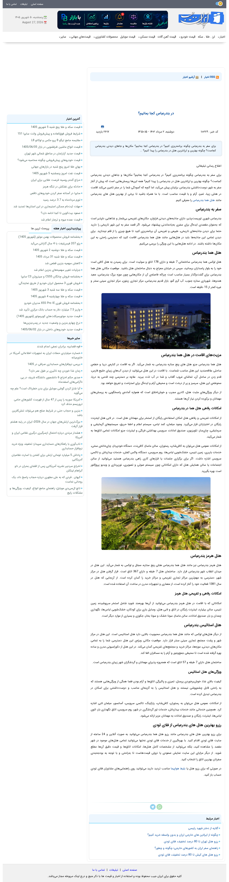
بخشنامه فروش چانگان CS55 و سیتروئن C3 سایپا (50, 276)
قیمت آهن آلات (167, 37)
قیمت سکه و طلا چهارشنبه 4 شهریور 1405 (55, 296)
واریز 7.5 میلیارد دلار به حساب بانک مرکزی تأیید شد (49, 309)
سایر (62, 37)
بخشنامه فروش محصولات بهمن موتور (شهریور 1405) (49, 237)
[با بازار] (113, 20)
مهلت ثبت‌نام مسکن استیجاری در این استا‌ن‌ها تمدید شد (46, 206)
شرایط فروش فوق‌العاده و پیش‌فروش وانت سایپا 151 (49, 133)
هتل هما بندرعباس (204, 200)
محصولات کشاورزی (105, 37)
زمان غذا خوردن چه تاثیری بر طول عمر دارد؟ (54, 371)
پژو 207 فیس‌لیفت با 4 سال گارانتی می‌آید (55, 243)
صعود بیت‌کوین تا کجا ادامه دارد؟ (60, 213)
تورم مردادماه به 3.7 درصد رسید (61, 200)
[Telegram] (153, 809)
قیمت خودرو (187, 37)
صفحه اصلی (37, 4)
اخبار (221, 37)
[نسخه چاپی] (102, 126)
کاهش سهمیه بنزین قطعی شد (62, 263)
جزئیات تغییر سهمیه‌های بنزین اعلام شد (57, 270)
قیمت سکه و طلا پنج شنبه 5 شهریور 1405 (55, 127)
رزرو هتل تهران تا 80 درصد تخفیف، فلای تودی (191, 841)
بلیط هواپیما (178, 768)
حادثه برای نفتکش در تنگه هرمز (61, 186)
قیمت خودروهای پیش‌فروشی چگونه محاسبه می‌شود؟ (49, 160)
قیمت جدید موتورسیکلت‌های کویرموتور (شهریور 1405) (48, 316)
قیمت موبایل (127, 37)
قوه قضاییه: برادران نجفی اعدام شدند (58, 346)
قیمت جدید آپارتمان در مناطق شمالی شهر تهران (52, 153)
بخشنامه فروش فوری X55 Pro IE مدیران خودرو (52, 303)
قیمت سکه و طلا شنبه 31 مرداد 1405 (58, 256)
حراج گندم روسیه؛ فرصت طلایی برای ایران (55, 180)
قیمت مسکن (146, 37)
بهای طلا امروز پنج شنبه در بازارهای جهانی (55, 167)
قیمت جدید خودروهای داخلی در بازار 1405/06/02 (50, 329)
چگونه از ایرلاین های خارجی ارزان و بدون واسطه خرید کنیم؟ (182, 835)
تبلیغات (23, 4)
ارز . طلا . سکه (206, 37)
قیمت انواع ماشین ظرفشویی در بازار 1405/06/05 (51, 147)
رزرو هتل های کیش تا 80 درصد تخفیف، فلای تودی (188, 854)
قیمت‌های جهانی (80, 37)
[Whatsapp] (159, 809)
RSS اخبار (210, 77)
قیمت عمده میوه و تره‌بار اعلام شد (60, 219)
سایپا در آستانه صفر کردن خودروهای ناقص (55, 193)
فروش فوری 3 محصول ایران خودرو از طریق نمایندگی (49, 283)
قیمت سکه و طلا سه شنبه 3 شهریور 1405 (55, 290)
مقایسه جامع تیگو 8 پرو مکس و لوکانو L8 (55, 140)
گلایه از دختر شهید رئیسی (203, 828)
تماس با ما (11, 4)
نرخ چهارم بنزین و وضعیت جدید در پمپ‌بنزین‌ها (51, 323)
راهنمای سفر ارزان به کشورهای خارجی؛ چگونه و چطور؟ (186, 848)
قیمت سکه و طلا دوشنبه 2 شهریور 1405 (56, 250)
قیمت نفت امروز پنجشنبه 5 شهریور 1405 (56, 173)
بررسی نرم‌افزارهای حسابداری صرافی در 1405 (54, 364)
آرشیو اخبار (189, 77)
